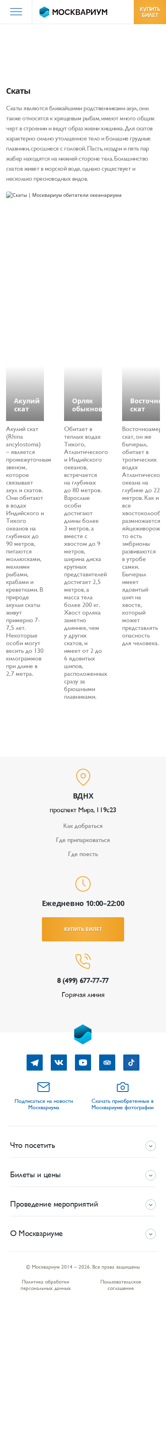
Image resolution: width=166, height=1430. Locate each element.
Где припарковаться (83, 840)
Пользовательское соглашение (120, 1285)
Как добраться (83, 826)
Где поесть (83, 854)
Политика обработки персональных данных (46, 1285)
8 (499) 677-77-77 (83, 980)
